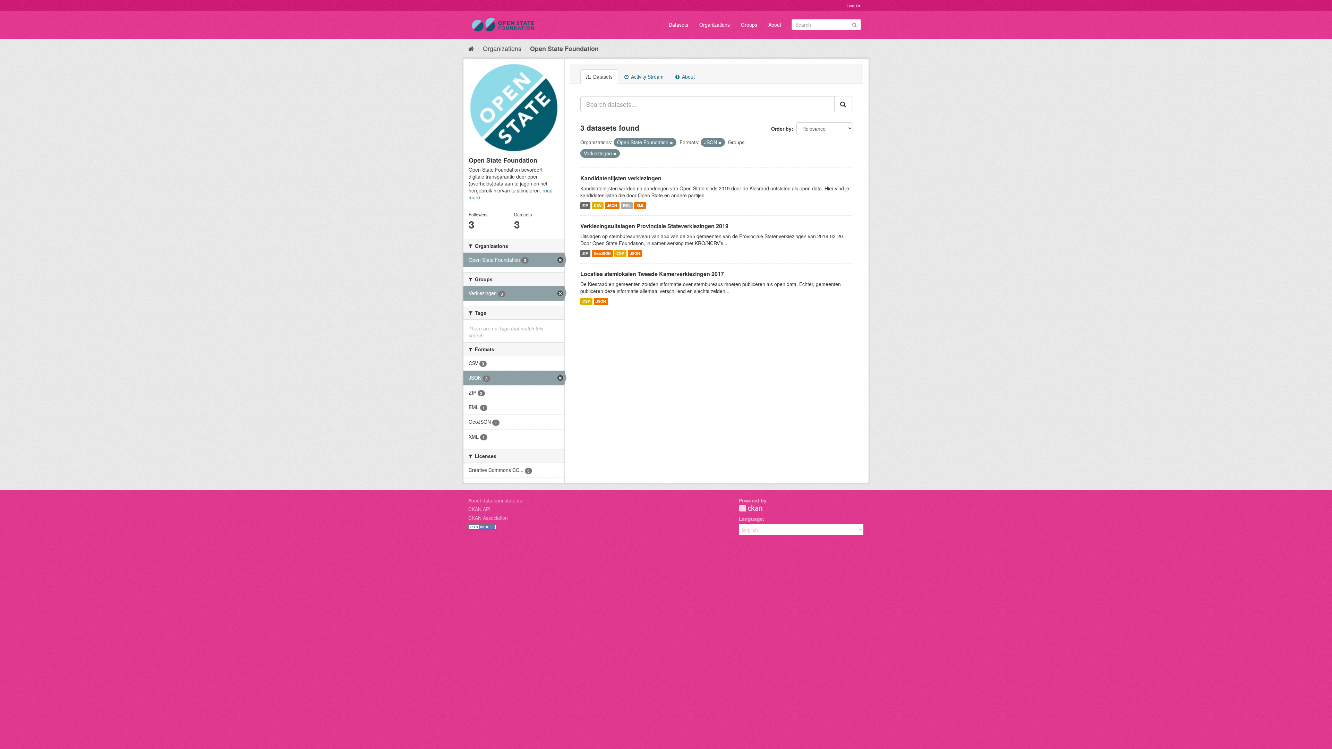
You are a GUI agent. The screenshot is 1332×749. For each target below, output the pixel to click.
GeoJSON (602, 253)
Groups (749, 24)
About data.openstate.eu (495, 500)
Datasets (678, 24)
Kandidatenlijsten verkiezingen (620, 178)
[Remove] (671, 142)
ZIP (585, 205)
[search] (843, 104)
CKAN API (479, 509)
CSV (597, 205)
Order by (781, 128)
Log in (853, 5)
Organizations (714, 24)
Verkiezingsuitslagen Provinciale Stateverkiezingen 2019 (654, 226)
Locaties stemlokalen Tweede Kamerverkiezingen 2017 (652, 274)
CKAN (750, 508)
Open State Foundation (564, 48)
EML (627, 205)
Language (751, 518)
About (774, 24)
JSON (612, 205)
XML (640, 205)
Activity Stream (647, 76)
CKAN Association (488, 517)
